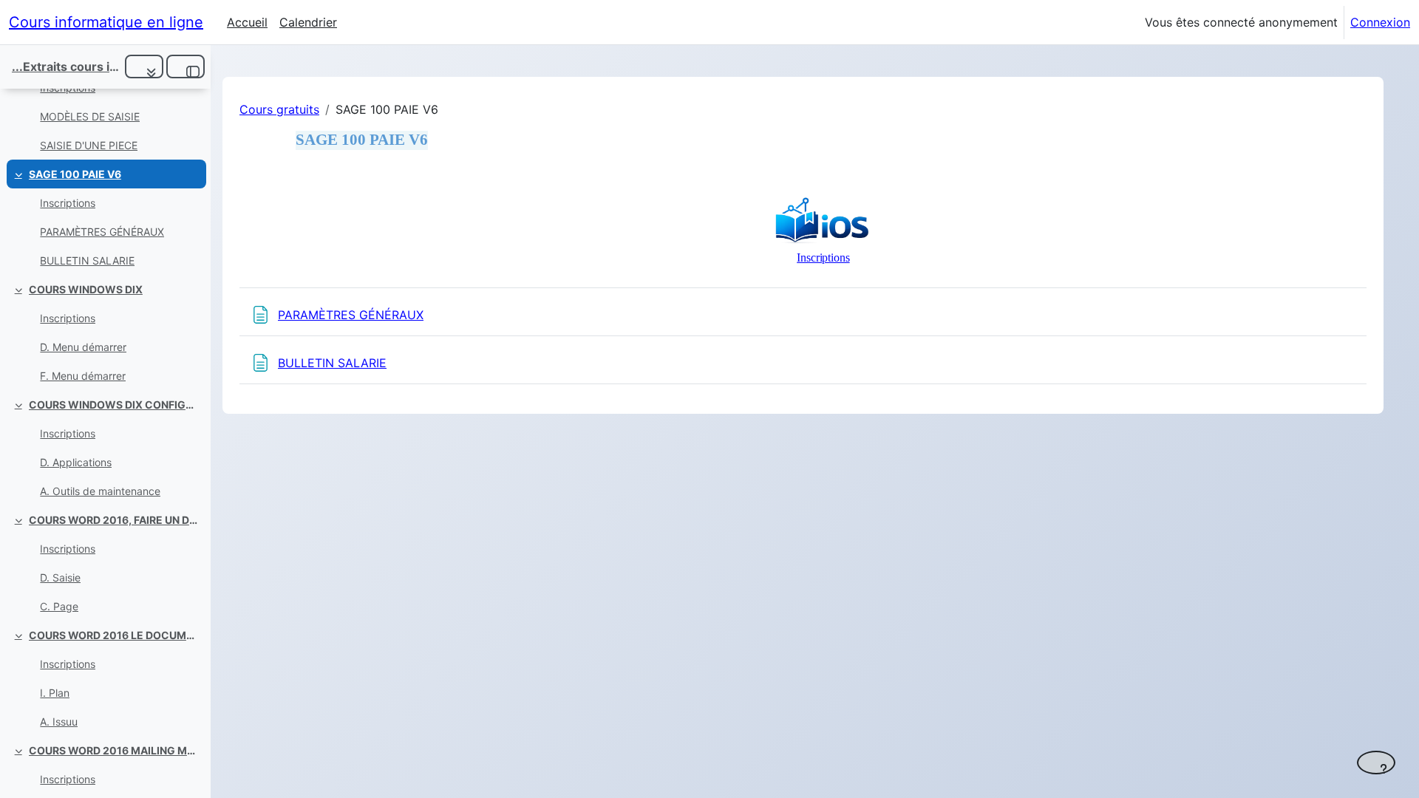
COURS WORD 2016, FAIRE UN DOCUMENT (114, 520)
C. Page (59, 606)
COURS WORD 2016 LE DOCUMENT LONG (114, 635)
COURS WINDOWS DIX (86, 289)
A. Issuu (59, 721)
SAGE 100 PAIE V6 (75, 174)
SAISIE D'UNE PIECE (88, 145)
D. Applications (76, 462)
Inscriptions (67, 203)
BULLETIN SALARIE (87, 260)
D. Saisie (60, 577)
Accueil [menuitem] (247, 22)
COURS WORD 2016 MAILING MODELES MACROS (114, 750)
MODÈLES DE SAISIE (90, 116)
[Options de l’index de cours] (144, 66)
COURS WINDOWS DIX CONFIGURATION (114, 404)
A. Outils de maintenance (100, 491)
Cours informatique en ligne (106, 22)
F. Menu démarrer (83, 375)
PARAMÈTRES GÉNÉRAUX (102, 231)
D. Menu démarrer (83, 347)
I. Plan (54, 692)
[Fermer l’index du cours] (185, 66)
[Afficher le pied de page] (1376, 762)
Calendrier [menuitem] (308, 22)
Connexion (1380, 22)
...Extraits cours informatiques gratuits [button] (65, 66)
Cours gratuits (279, 109)
